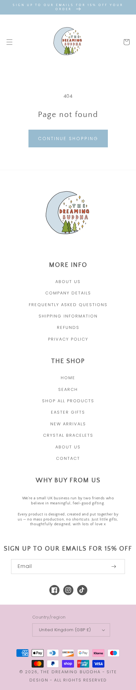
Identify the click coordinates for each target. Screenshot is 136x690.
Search (68, 389)
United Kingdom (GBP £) (65, 630)
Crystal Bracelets (68, 435)
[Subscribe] (113, 566)
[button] (9, 42)
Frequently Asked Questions (68, 305)
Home (68, 378)
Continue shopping (68, 138)
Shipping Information (68, 316)
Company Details (68, 293)
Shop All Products (68, 401)
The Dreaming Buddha (71, 672)
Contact (68, 458)
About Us (68, 282)
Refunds (68, 327)
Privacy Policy (68, 339)
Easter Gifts (68, 412)
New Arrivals (68, 424)
